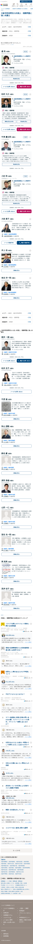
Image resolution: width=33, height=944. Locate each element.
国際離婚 (3, 881)
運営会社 (6, 933)
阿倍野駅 (5, 294)
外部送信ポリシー (24, 917)
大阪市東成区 (21, 865)
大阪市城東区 (18, 867)
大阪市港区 (3, 863)
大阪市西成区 (20, 869)
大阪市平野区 (4, 874)
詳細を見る (17, 270)
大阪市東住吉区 (12, 869)
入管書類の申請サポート (21, 885)
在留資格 (17, 883)
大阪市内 (3, 859)
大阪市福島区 (11, 861)
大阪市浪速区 (11, 440)
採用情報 (6, 936)
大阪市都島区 (4, 861)
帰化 (21, 883)
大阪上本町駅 (7, 385)
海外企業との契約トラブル (7, 883)
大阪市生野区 (4, 867)
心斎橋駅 (5, 496)
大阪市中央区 (11, 413)
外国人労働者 (4, 891)
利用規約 (21, 910)
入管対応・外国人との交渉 (7, 887)
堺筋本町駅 (6, 604)
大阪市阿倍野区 (18, 56)
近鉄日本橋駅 (7, 415)
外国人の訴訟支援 (19, 887)
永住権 (25, 883)
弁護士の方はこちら (26, 1)
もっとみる (16, 850)
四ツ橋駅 (5, 469)
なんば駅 (5, 442)
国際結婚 (15, 881)
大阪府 (5, 234)
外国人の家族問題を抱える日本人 (21, 889)
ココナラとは (7, 917)
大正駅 (5, 577)
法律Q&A (6, 912)
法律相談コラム (7, 915)
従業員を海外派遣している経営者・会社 (11, 893)
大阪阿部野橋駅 (8, 236)
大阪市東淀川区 (13, 865)
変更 (29, 27)
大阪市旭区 (11, 867)
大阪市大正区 (11, 576)
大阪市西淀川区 (5, 865)
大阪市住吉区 (4, 869)
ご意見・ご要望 (23, 908)
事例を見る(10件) (9, 121)
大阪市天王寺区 (12, 352)
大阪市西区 (11, 467)
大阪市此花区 (19, 861)
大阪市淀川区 (4, 871)
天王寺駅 (5, 266)
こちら (12, 44)
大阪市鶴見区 (11, 871)
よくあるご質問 (7, 920)
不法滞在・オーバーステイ (7, 885)
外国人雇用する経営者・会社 (15, 891)
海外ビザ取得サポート (6, 889)
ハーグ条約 (9, 881)
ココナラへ (4, 1)
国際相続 (20, 881)
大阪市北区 (11, 874)
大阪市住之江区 (20, 871)
